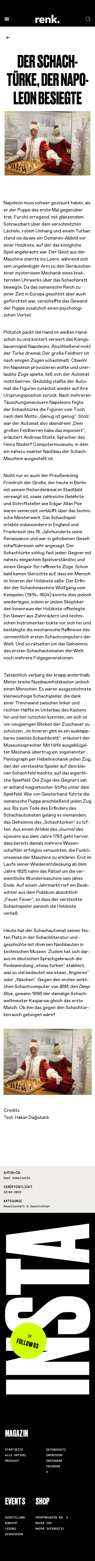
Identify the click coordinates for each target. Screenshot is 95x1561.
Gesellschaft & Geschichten (27, 1206)
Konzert (11, 1523)
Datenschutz (56, 1449)
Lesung (10, 1528)
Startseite (14, 1449)
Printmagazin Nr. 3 (51, 1517)
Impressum (54, 1455)
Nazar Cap (43, 1523)
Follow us (28, 1343)
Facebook (53, 1466)
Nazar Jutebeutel (49, 1528)
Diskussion (14, 1534)
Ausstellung (15, 1517)
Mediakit (12, 1460)
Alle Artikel (16, 1455)
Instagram (54, 1460)
